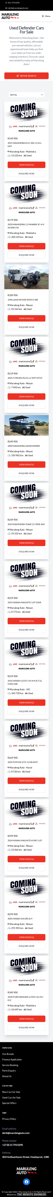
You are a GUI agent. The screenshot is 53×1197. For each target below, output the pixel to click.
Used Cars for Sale (11, 1097)
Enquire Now (26, 173)
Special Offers (9, 1103)
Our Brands (8, 1054)
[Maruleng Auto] (10, 16)
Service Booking (10, 1065)
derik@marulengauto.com (18, 8)
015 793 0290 (14, 3)
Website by (26, 1194)
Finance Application (12, 1059)
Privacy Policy (9, 1118)
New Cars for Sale (11, 1092)
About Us (6, 1076)
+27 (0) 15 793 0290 (12, 1144)
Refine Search (28, 75)
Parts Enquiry (9, 1070)
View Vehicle (26, 164)
